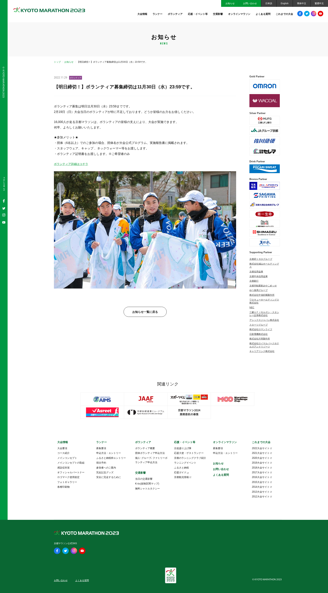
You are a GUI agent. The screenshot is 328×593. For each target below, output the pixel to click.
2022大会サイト (261, 448)
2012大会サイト (261, 496)
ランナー (157, 14)
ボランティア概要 (145, 448)
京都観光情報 (181, 477)
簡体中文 (301, 3)
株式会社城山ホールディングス (264, 265)
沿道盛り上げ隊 (182, 448)
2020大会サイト (261, 458)
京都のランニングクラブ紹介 (190, 458)
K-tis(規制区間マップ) (147, 483)
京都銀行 (254, 281)
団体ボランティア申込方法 (150, 453)
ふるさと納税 (181, 467)
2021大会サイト (261, 453)
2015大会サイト (261, 482)
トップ (57, 62)
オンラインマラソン (239, 14)
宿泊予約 (101, 462)
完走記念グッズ (105, 472)
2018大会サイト (261, 467)
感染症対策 (63, 467)
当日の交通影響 (143, 478)
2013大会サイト (261, 491)
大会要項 (62, 448)
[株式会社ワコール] (264, 100)
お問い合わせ (250, 3)
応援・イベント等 (198, 14)
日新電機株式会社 (258, 334)
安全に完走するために (108, 477)
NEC (251, 307)
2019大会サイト (261, 462)
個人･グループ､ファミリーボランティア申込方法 (151, 460)
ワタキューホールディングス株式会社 (264, 301)
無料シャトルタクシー (147, 488)
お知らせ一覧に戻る (145, 311)
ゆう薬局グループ (258, 290)
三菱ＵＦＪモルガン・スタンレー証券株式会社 (264, 314)
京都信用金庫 (256, 271)
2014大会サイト (261, 486)
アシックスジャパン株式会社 (264, 320)
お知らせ (230, 3)
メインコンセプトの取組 (70, 462)
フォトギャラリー (67, 482)
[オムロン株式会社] (264, 86)
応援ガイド (180, 472)
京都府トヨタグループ (260, 259)
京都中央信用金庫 (258, 276)
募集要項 (101, 448)
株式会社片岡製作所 (259, 338)
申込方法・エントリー (108, 453)
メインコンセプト (67, 458)
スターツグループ (258, 324)
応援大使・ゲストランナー (189, 453)
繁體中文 (319, 3)
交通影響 (218, 14)
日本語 (268, 3)
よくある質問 (263, 14)
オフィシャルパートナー (70, 472)
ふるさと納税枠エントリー (111, 458)
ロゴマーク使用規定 (68, 477)
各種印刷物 (63, 486)
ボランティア (175, 14)
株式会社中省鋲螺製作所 (261, 295)
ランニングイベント (185, 462)
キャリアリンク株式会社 (261, 351)
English (285, 3)
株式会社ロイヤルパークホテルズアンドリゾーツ (264, 345)
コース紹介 (63, 453)
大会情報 (142, 14)
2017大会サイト (261, 472)
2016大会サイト (261, 477)
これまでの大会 (284, 14)
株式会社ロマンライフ (260, 329)
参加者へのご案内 (106, 467)
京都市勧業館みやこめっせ (263, 285)
